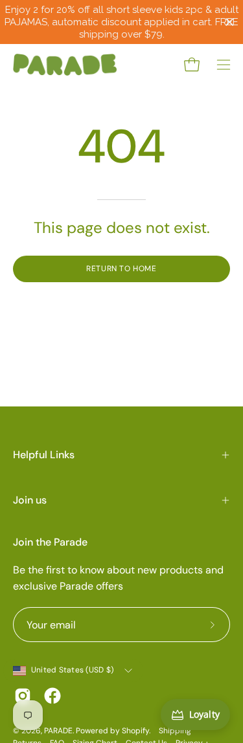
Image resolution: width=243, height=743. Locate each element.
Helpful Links (44, 454)
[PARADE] (65, 65)
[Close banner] (229, 22)
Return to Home (121, 268)
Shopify (135, 731)
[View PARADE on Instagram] (22, 695)
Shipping (175, 731)
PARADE (58, 731)
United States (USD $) (72, 670)
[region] (121, 22)
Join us (30, 500)
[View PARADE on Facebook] (52, 695)
